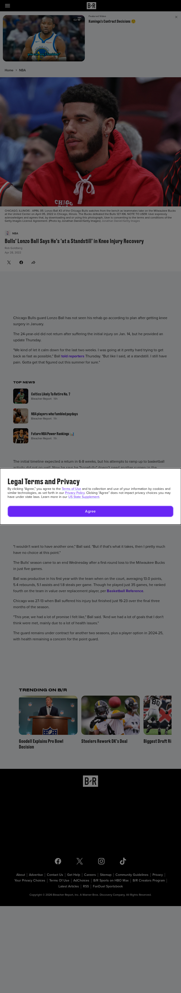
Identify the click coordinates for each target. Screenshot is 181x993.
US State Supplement (83, 497)
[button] (90, 511)
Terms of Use (71, 489)
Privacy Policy (75, 493)
